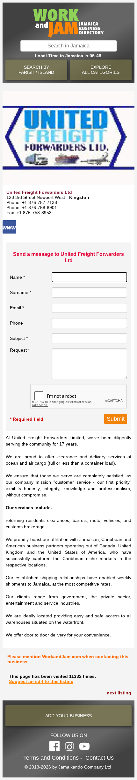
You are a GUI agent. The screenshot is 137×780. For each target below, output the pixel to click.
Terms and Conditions (51, 758)
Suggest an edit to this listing (41, 681)
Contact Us (99, 758)
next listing (119, 692)
